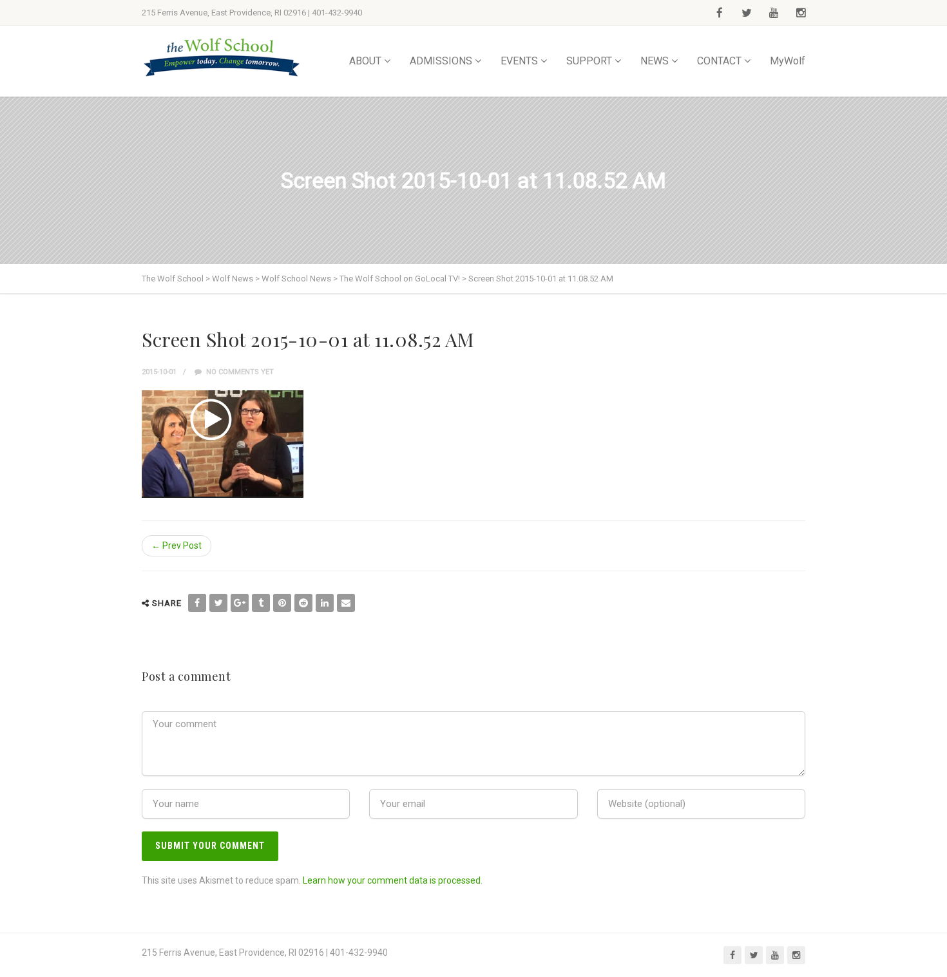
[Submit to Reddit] (303, 603)
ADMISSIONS (441, 61)
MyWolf (787, 61)
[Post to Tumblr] (261, 603)
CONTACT (719, 61)
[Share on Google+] (240, 603)
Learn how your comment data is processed (392, 880)
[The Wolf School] (222, 57)
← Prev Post (176, 545)
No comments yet (239, 372)
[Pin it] (282, 603)
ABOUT (365, 61)
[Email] (346, 603)
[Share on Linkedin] (325, 603)
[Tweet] (218, 603)
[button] (222, 444)
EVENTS (519, 61)
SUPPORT (589, 61)
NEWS (654, 61)
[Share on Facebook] (197, 603)
